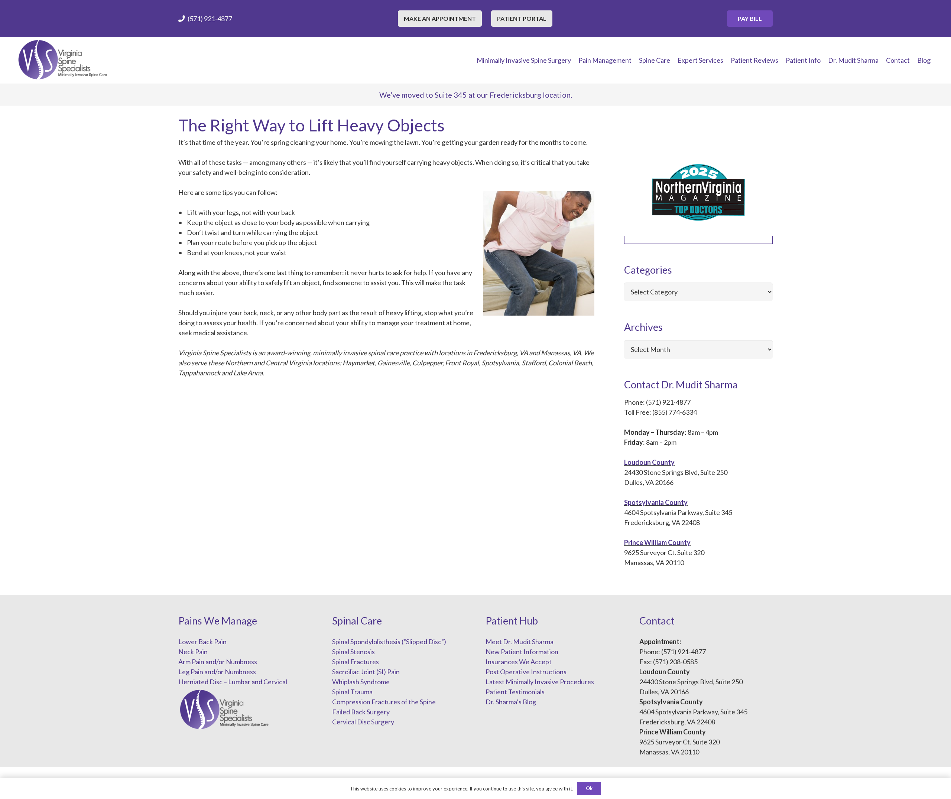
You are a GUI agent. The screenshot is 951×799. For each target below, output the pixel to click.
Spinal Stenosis (353, 652)
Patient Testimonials (515, 692)
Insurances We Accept (519, 662)
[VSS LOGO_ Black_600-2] (63, 60)
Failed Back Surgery (361, 712)
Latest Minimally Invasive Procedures (540, 682)
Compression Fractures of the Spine (384, 702)
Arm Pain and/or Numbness (217, 662)
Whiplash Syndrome (361, 682)
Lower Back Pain (202, 641)
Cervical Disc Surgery (363, 722)
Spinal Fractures (355, 662)
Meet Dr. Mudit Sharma (520, 641)
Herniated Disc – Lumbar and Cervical (232, 682)
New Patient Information (522, 652)
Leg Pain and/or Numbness (217, 672)
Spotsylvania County (656, 502)
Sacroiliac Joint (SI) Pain (366, 672)
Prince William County (657, 542)
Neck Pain (193, 652)
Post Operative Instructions (526, 672)
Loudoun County (649, 462)
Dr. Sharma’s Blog (511, 702)
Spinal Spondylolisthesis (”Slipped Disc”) (389, 641)
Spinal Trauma (352, 692)
